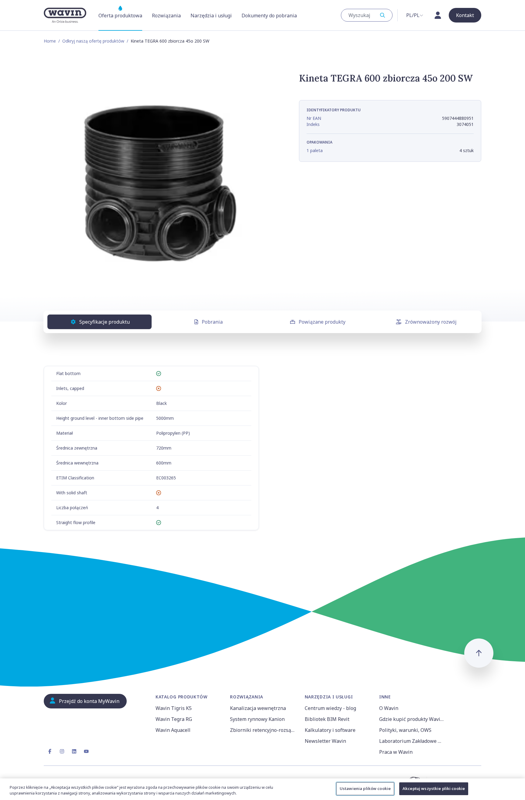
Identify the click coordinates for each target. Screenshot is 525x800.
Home (50, 41)
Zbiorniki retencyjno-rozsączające (263, 730)
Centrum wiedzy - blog (330, 708)
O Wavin (388, 708)
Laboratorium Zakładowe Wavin (412, 741)
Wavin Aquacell (173, 730)
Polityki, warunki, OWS (405, 730)
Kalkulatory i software (330, 730)
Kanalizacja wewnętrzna (258, 708)
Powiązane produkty (322, 321)
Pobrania (212, 321)
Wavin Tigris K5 (174, 708)
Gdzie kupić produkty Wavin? (412, 719)
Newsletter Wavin (325, 741)
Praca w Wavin (396, 752)
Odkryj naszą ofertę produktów (93, 41)
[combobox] (367, 15)
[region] (262, 789)
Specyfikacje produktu (104, 321)
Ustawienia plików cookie (365, 788)
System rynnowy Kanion (257, 719)
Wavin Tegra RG (174, 719)
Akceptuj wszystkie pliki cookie (434, 788)
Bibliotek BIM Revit (327, 719)
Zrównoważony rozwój (431, 321)
